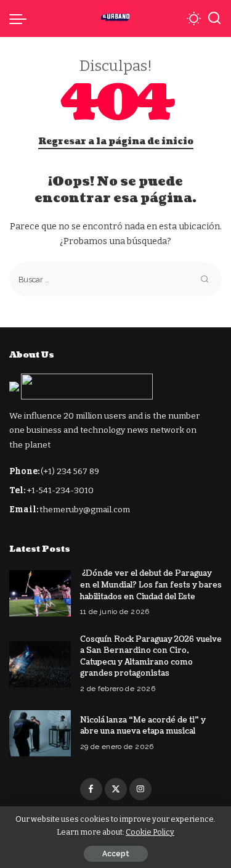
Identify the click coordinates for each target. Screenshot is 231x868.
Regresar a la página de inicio (115, 141)
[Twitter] (116, 789)
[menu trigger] (21, 18)
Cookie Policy (150, 832)
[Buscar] (214, 18)
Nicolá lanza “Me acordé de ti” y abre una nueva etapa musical (143, 725)
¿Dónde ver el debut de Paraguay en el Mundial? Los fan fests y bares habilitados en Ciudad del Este (151, 585)
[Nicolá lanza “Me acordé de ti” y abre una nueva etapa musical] (40, 733)
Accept (115, 854)
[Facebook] (91, 789)
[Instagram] (140, 789)
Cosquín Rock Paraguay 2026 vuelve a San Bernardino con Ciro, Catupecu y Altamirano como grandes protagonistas (151, 656)
